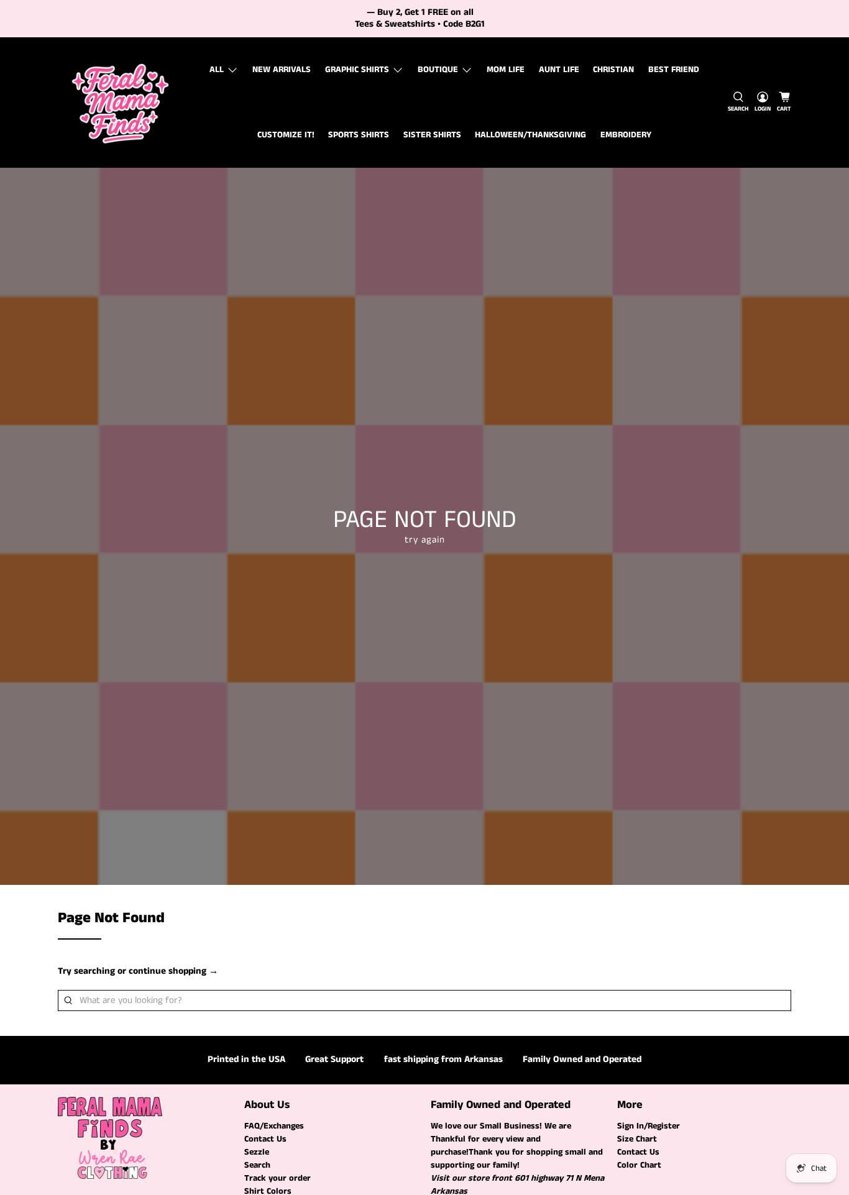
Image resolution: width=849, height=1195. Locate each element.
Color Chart (639, 1165)
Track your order (277, 1178)
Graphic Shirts (357, 69)
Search (257, 1165)
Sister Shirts (432, 135)
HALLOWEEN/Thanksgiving (530, 135)
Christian (613, 69)
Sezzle (256, 1152)
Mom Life (506, 69)
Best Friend (673, 69)
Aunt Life (559, 69)
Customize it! (285, 135)
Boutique (438, 69)
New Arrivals (281, 69)
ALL (216, 69)
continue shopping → (173, 971)
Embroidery (625, 135)
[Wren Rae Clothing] (121, 102)
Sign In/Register (648, 1126)
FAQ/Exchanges (274, 1126)
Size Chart (637, 1139)
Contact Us (265, 1139)
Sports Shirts (358, 135)
